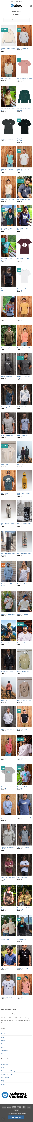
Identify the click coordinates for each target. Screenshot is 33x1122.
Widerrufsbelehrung (7, 1074)
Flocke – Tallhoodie (6, 376)
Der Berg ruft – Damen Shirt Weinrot (23, 259)
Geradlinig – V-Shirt (6, 407)
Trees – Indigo (5, 968)
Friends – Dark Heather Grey (23, 377)
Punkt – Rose (4, 700)
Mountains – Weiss (22, 643)
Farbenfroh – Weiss (6, 319)
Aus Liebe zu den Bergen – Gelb (8, 109)
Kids (2, 1047)
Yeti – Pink (20, 997)
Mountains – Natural (22, 614)
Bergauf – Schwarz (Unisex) (22, 139)
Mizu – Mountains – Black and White (24, 524)
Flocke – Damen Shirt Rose (24, 348)
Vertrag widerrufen (16, 1117)
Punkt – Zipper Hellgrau (7, 729)
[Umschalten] (31, 1051)
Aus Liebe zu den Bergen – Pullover (24, 109)
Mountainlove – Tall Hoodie (6, 584)
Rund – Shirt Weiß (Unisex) (22, 787)
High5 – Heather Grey (7, 435)
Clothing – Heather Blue (23, 199)
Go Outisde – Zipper (22, 407)
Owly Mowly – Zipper (7, 671)
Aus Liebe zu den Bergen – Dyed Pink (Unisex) (24, 79)
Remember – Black (22, 729)
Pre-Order (4, 1034)
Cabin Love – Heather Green (7, 170)
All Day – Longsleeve (22, 48)
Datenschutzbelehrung (8, 1071)
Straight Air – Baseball (23, 847)
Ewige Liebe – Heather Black (7, 289)
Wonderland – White (6, 997)
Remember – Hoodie (6, 758)
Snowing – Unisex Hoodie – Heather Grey (8, 848)
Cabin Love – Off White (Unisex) (23, 170)
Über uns (4, 1054)
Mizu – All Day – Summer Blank (8, 524)
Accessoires (4, 1050)
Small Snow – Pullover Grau (7, 817)
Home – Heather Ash (22, 435)
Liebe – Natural (5, 464)
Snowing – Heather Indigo (24, 817)
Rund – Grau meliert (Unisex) (6, 787)
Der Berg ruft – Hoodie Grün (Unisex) (7, 229)
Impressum (4, 1064)
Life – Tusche (4, 493)
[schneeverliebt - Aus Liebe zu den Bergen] (16, 6)
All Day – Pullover (6, 78)
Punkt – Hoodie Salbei (23, 671)
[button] (2, 5)
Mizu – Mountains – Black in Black (8, 554)
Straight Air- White (22, 877)
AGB (2, 1067)
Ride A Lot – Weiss (22, 758)
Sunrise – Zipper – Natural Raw (8, 49)
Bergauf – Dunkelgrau (7, 139)
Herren (3, 1040)
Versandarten (5, 1077)
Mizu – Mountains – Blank (24, 553)
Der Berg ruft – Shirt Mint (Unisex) (8, 259)
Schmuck (4, 1044)
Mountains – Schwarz (7, 643)
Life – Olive (20, 464)
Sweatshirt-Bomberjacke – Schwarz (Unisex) (24, 938)
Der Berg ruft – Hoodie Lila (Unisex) (23, 229)
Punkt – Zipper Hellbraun (24, 700)
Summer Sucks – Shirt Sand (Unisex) (7, 938)
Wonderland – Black (22, 968)
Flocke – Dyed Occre (22, 319)
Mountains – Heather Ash (24, 584)
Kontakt (3, 1084)
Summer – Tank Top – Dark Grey (8, 908)
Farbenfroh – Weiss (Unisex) (22, 289)
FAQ (2, 1081)
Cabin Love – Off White (7, 199)
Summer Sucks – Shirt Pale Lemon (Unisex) (24, 908)
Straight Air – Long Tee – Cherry (8, 878)
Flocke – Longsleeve (6, 348)
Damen (3, 1037)
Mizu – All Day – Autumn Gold (24, 493)
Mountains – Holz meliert (8, 614)
